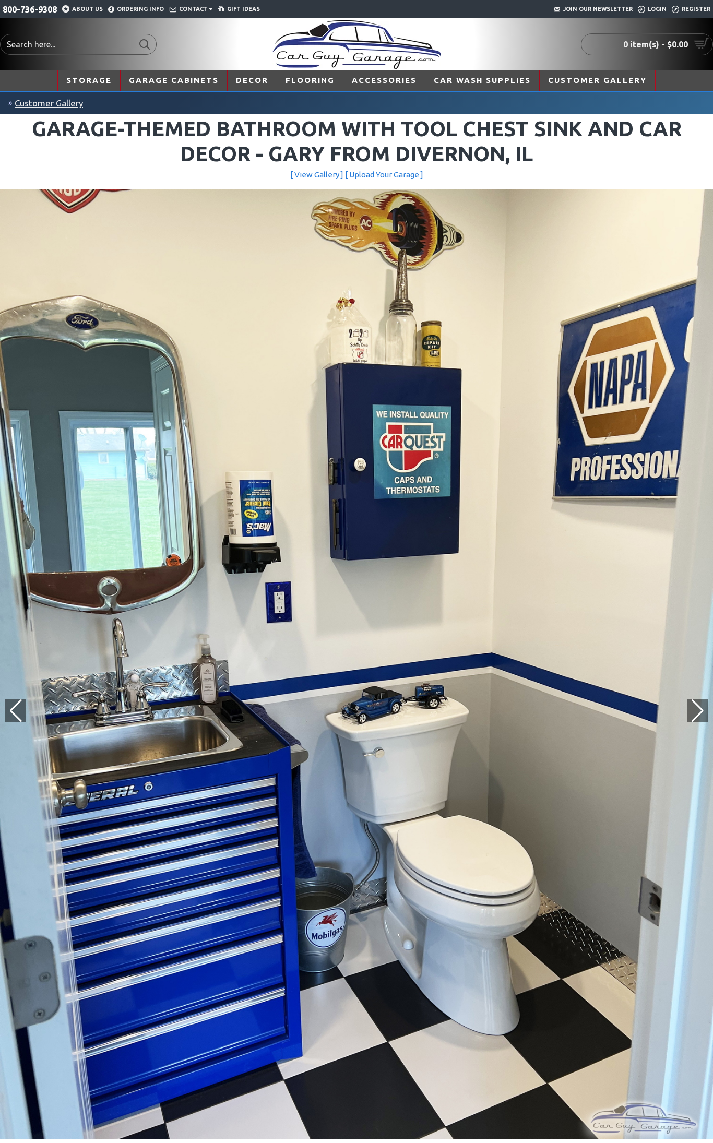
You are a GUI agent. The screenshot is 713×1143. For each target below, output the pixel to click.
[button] (697, 710)
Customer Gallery (49, 103)
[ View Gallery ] (316, 174)
